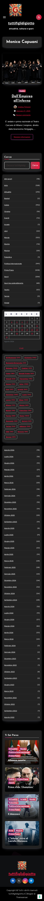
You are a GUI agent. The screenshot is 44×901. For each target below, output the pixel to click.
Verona (11, 437)
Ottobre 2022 (9, 704)
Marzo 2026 (8, 483)
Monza (24, 405)
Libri (6, 231)
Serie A (27, 421)
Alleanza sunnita (16, 760)
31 (7, 337)
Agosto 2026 (9, 450)
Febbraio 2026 (10, 489)
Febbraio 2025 (10, 567)
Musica (7, 251)
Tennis (6, 296)
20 (22, 330)
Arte (6, 185)
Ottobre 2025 (9, 515)
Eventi (6, 218)
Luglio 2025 (8, 535)
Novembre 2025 (10, 509)
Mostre (7, 244)
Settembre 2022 (10, 711)
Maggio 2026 (9, 470)
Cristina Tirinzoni (24, 107)
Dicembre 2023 (10, 659)
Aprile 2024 (8, 633)
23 (37, 330)
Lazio (26, 395)
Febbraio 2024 (10, 646)
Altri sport (8, 179)
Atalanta (30, 358)
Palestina (8, 257)
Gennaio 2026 (9, 496)
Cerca (8, 157)
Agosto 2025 (9, 528)
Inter (23, 384)
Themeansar (22, 897)
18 (12, 330)
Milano (10, 405)
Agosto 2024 (9, 606)
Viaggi (6, 303)
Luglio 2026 (8, 457)
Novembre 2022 (10, 698)
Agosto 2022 (9, 717)
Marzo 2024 (8, 639)
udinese (25, 426)
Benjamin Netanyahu (16, 363)
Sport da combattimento (13, 283)
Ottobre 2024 (9, 593)
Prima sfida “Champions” (21, 787)
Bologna (11, 368)
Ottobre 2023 (9, 672)
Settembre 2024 (10, 600)
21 (27, 330)
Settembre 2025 (10, 522)
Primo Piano (9, 270)
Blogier (30, 894)
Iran (9, 389)
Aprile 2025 (8, 554)
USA (9, 432)
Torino (10, 426)
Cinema (7, 211)
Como (10, 373)
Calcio (6, 205)
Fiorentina (26, 379)
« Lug (21, 348)
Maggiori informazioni (22, 137)
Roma (24, 416)
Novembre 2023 (10, 665)
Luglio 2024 (8, 613)
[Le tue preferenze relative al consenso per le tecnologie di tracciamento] (39, 896)
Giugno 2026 (9, 463)
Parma (10, 416)
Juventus (12, 395)
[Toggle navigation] (4, 17)
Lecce (10, 400)
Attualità (7, 192)
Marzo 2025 (8, 561)
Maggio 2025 (9, 548)
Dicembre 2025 (10, 502)
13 (22, 326)
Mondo (7, 237)
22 (32, 330)
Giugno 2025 (9, 541)
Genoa (10, 384)
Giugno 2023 (9, 685)
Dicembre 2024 (10, 580)
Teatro (22, 91)
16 (37, 326)
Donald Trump (26, 373)
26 (17, 333)
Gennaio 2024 (9, 652)
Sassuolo (11, 421)
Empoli (10, 379)
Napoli (10, 410)
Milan (23, 400)
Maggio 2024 (9, 626)
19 (17, 330)
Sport (6, 277)
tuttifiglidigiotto (21, 23)
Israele (7, 224)
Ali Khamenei (13, 358)
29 (32, 333)
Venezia (23, 432)
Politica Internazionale (13, 264)
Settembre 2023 (10, 678)
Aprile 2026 (8, 476)
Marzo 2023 (8, 691)
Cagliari (27, 368)
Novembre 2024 (10, 587)
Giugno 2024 (9, 619)
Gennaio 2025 (9, 574)
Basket (7, 198)
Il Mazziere (14, 814)
